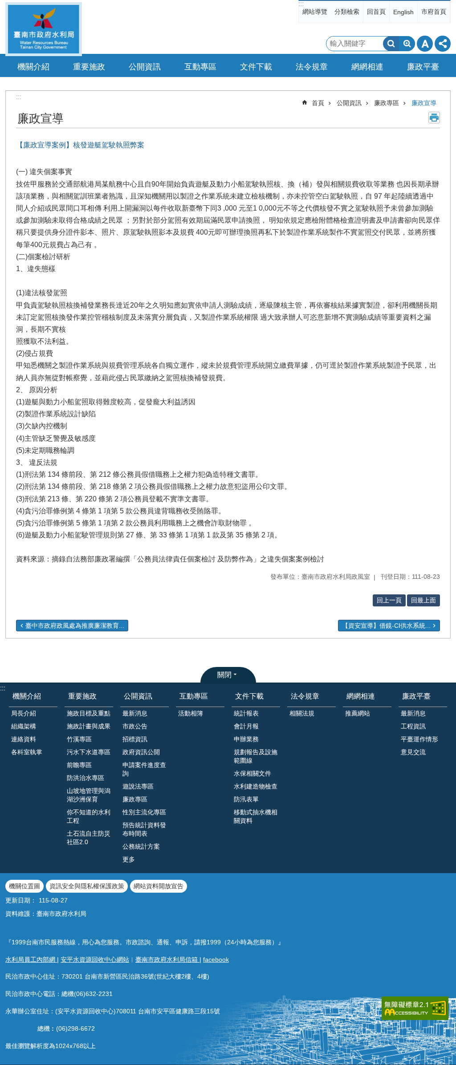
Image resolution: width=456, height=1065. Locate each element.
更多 (128, 859)
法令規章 (305, 696)
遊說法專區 (138, 786)
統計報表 (246, 713)
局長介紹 (23, 713)
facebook (216, 959)
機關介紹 (26, 696)
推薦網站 (357, 713)
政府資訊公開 (141, 752)
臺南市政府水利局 (43, 29)
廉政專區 (386, 102)
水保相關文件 (252, 773)
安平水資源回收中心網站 (95, 959)
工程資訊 (413, 726)
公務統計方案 (141, 846)
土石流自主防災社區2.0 (88, 837)
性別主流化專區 (144, 812)
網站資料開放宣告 (158, 886)
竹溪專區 (79, 739)
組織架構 (23, 726)
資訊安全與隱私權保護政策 (86, 886)
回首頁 (376, 11)
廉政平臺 (416, 696)
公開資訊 (349, 102)
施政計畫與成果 (88, 726)
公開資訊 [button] (145, 66)
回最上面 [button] (423, 600)
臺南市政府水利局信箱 (167, 959)
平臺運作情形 (419, 739)
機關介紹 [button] (33, 66)
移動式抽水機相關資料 (255, 816)
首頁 (318, 102)
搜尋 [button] (391, 43)
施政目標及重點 (88, 713)
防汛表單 (246, 799)
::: (301, 4)
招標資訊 (134, 739)
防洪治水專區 (85, 777)
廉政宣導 (423, 102)
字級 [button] (425, 44)
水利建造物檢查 (255, 786)
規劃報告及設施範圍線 (255, 756)
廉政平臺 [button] (423, 66)
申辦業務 (246, 739)
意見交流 (413, 752)
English (403, 12)
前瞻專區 (79, 764)
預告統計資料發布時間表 (144, 829)
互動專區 (193, 696)
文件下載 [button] (256, 66)
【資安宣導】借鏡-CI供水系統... (386, 625)
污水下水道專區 (88, 752)
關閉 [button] (224, 675)
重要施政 (82, 696)
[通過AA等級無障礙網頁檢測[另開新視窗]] (415, 1008)
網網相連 (360, 696)
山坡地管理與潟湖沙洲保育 (88, 795)
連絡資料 (23, 739)
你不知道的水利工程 (88, 816)
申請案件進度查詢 (144, 769)
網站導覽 (314, 11)
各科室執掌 (26, 752)
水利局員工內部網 (31, 959)
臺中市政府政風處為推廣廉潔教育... (74, 625)
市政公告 (134, 726)
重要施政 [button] (89, 66)
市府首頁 (433, 11)
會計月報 (246, 726)
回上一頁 (389, 600)
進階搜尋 (407, 43)
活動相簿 (190, 713)
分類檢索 (346, 11)
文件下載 (249, 696)
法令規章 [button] (312, 66)
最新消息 (134, 713)
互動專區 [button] (200, 66)
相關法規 (301, 713)
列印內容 (434, 117)
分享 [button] (443, 44)
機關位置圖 (24, 886)
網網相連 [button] (367, 66)
